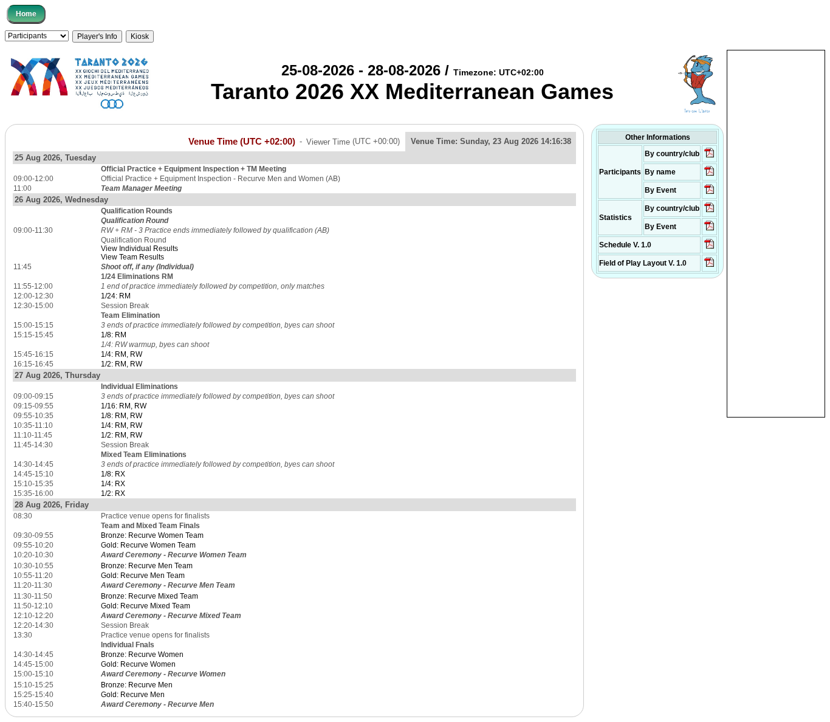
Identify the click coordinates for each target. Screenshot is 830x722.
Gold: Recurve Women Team (148, 545)
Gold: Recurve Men (133, 694)
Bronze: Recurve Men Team (147, 566)
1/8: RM (113, 335)
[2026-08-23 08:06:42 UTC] (709, 248)
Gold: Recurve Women (138, 664)
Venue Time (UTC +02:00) (241, 141)
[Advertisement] (776, 232)
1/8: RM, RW (121, 415)
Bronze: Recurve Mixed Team (149, 596)
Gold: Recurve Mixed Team (145, 606)
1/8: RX (113, 474)
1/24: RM (116, 296)
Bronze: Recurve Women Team (152, 535)
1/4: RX (113, 484)
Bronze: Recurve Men (137, 685)
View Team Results (132, 257)
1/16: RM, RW (123, 406)
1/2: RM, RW (121, 364)
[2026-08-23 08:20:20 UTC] (709, 266)
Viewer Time (353, 141)
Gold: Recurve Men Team (143, 575)
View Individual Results (139, 248)
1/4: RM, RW (121, 354)
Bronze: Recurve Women (142, 654)
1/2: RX (113, 493)
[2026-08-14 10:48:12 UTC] (709, 157)
